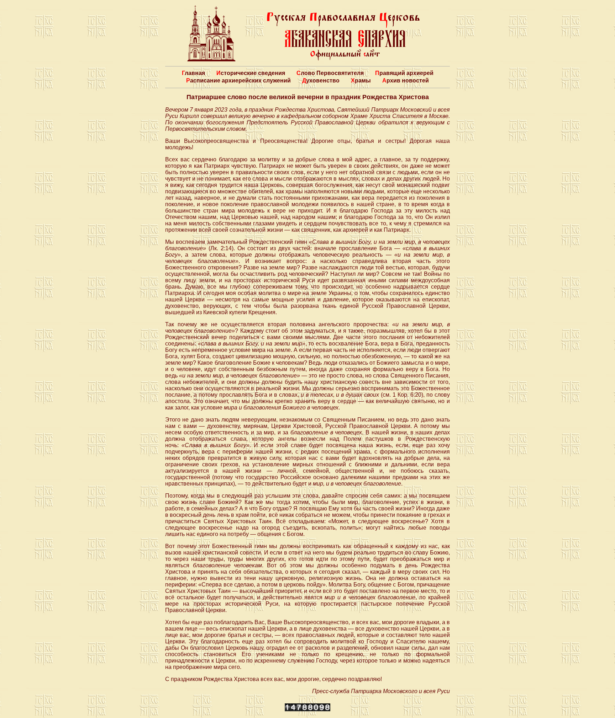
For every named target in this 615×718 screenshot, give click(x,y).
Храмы (361, 80)
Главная (193, 73)
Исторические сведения (250, 73)
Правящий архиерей (404, 73)
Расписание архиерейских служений (238, 80)
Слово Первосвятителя (330, 73)
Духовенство (321, 80)
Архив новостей (405, 80)
